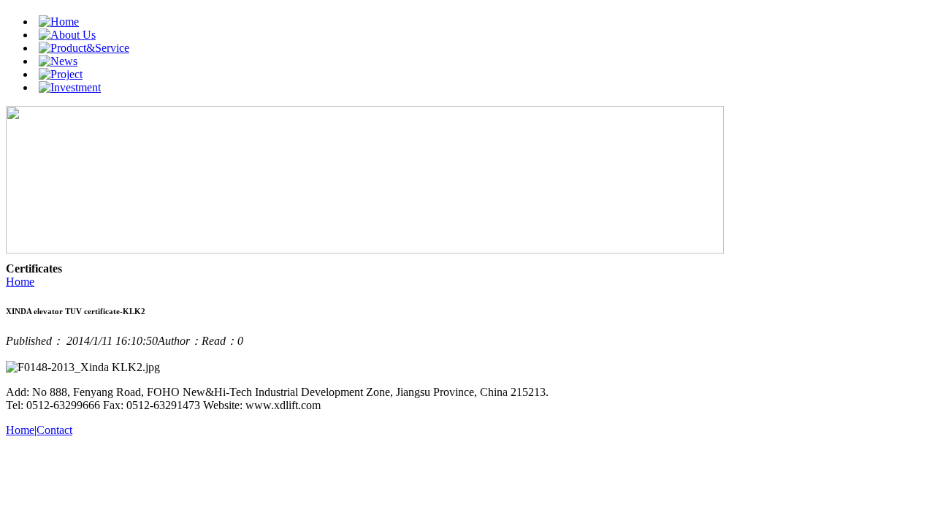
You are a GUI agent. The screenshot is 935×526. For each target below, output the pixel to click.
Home (20, 281)
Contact (54, 430)
